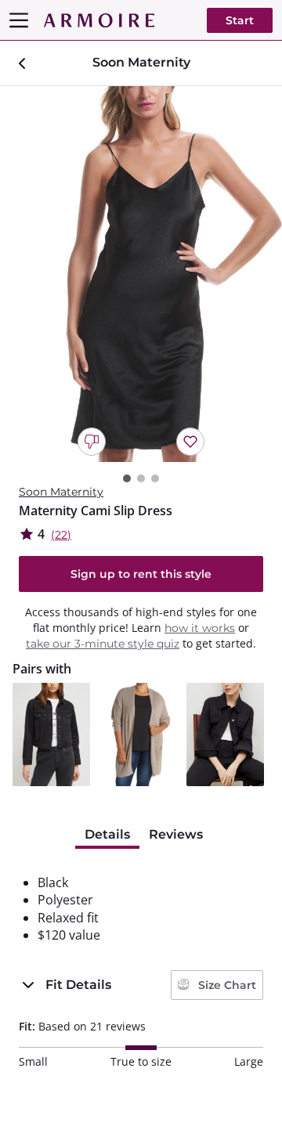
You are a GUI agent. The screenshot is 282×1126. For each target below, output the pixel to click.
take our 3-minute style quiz (102, 644)
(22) (61, 535)
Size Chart (225, 985)
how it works (199, 628)
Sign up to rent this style (141, 574)
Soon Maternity (61, 492)
